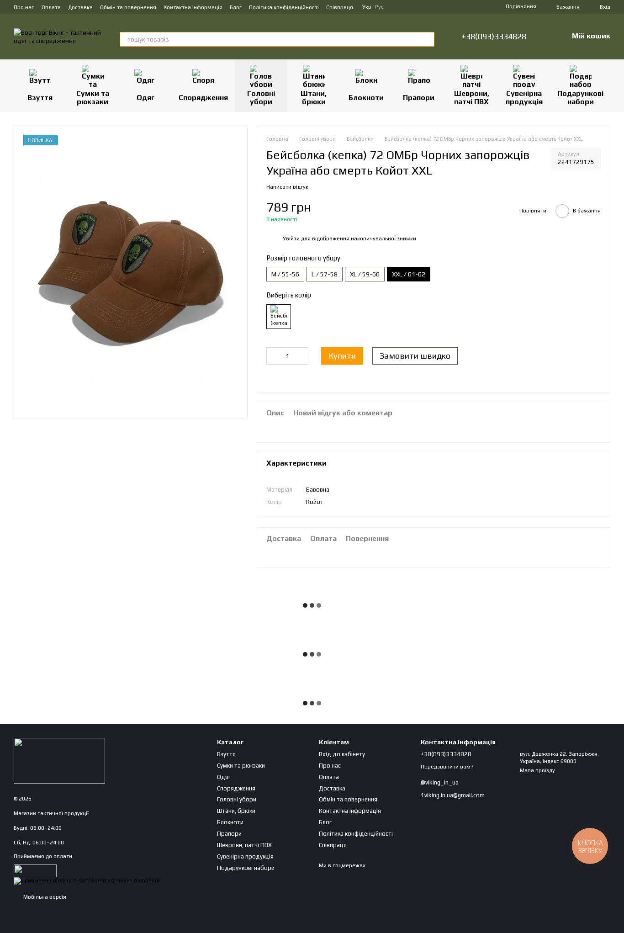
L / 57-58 (325, 274)
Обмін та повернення (128, 7)
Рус (379, 7)
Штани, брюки (314, 97)
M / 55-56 (285, 274)
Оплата (51, 7)
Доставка (80, 7)
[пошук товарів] (427, 39)
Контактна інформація (193, 7)
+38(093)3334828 (494, 36)
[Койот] (278, 316)
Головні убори (261, 97)
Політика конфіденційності (284, 7)
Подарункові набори (580, 97)
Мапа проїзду (537, 770)
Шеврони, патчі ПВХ (471, 97)
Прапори (418, 97)
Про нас (24, 7)
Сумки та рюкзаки (92, 97)
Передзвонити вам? (447, 766)
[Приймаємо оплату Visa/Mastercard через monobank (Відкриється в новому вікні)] (87, 880)
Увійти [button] (291, 238)
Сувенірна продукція (524, 97)
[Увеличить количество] (301, 356)
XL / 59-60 (365, 274)
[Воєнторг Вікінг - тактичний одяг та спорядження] (59, 760)
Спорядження (203, 97)
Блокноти (366, 97)
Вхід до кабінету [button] (342, 754)
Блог (236, 7)
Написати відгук (287, 187)
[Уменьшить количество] (273, 356)
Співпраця (339, 7)
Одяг (145, 97)
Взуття (40, 97)
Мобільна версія (44, 897)
